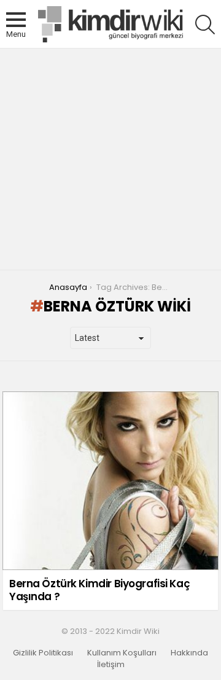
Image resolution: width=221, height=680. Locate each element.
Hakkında (189, 653)
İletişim (111, 665)
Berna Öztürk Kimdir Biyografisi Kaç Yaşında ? (99, 589)
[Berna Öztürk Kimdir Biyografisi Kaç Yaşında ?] (110, 481)
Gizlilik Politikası (43, 653)
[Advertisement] (110, 159)
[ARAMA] (205, 24)
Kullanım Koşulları (122, 653)
